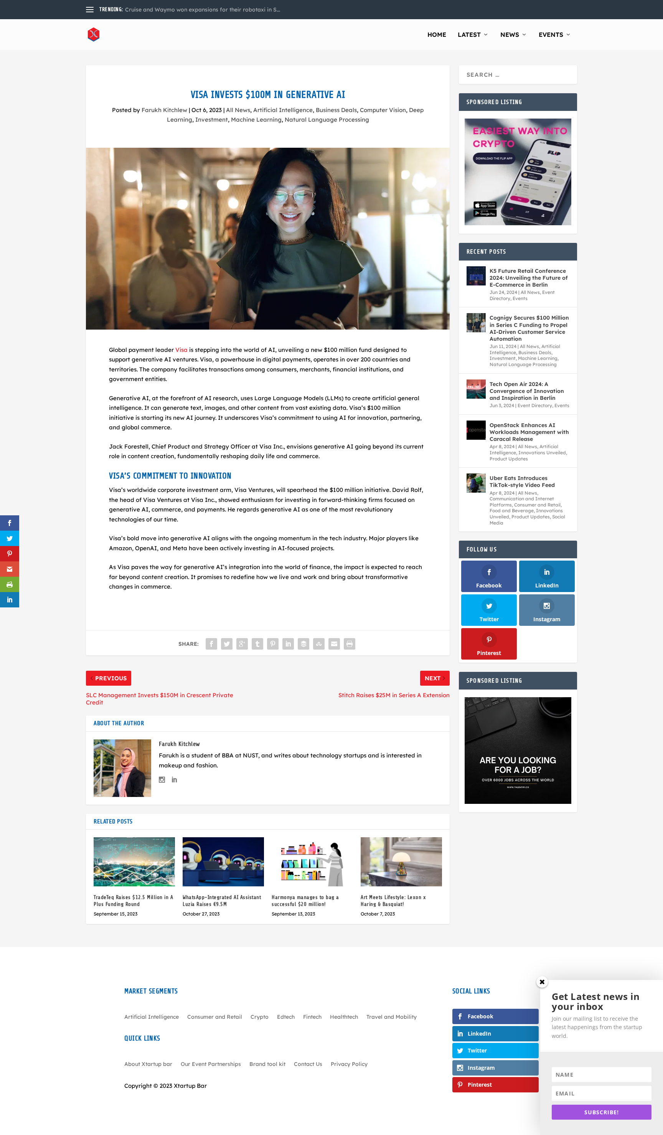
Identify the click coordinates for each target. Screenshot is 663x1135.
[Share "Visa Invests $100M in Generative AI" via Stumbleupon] (319, 644)
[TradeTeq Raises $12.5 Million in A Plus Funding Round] (134, 861)
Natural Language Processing (327, 119)
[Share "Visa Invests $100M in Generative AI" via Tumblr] (257, 644)
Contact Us (308, 1064)
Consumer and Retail (537, 505)
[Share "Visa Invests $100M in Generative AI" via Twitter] (226, 644)
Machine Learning (256, 119)
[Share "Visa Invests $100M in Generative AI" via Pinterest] (272, 644)
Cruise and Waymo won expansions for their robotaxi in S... (202, 9)
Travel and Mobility (391, 1017)
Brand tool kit (267, 1064)
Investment (211, 119)
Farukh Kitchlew (164, 110)
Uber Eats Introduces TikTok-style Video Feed (522, 481)
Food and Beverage (512, 510)
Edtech (286, 1017)
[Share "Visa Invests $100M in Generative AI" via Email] (334, 644)
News (509, 34)
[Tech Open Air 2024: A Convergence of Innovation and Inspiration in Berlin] (476, 389)
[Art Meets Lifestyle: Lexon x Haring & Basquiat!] (401, 861)
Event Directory (535, 405)
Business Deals (336, 110)
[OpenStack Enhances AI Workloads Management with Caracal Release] (476, 430)
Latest (469, 34)
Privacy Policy (349, 1064)
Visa (181, 349)
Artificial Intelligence (283, 110)
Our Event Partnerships (211, 1064)
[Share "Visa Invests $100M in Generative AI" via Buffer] (303, 644)
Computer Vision (383, 110)
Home (436, 34)
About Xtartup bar (148, 1064)
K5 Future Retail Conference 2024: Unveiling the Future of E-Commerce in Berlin (529, 277)
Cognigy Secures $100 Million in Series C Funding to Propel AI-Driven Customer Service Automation (529, 328)
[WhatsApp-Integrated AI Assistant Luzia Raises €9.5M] (223, 861)
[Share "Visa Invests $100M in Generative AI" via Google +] (242, 644)
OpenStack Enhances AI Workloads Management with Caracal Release (529, 432)
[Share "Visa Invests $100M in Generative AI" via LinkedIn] (288, 644)
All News (238, 110)
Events (551, 34)
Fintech (312, 1017)
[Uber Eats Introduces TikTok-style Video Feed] (476, 483)
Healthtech (344, 1017)
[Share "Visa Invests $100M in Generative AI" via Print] (349, 644)
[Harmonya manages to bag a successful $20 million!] (312, 861)
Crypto (260, 1017)
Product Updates (509, 459)
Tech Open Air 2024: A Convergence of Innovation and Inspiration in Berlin (527, 391)
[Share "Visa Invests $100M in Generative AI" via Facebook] (211, 644)
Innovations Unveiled (542, 452)
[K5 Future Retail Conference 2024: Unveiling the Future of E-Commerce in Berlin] (476, 275)
